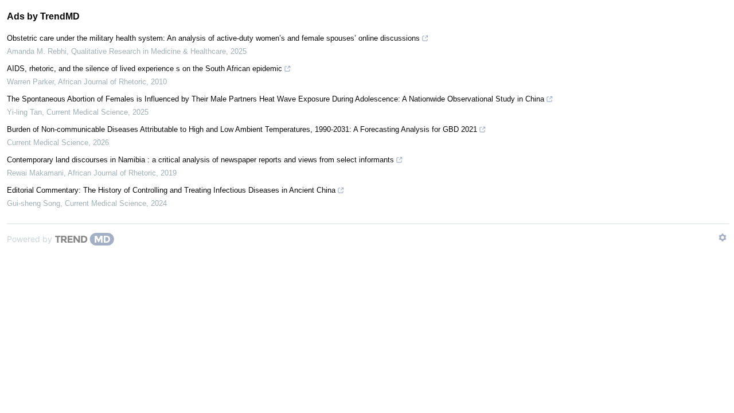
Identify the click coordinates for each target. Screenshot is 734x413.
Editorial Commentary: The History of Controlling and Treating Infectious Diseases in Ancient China (171, 190)
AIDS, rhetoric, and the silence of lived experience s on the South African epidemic (144, 68)
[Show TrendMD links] (722, 237)
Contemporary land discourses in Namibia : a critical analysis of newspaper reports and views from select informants (200, 159)
